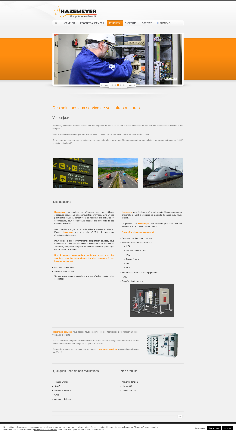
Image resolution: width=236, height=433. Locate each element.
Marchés (113, 23)
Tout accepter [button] (214, 428)
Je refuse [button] (227, 428)
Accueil (56, 23)
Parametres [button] (200, 428)
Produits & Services (91, 23)
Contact (146, 23)
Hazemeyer (67, 23)
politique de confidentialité (45, 430)
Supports (129, 23)
